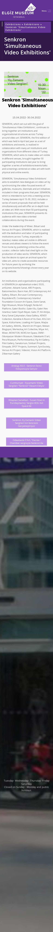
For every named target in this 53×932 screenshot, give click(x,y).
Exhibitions (13, 24)
